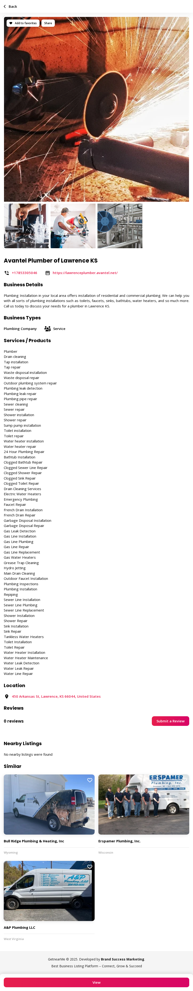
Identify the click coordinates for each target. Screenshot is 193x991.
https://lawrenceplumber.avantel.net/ (85, 272)
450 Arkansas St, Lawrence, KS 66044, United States (56, 696)
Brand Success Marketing (122, 959)
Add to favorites (25, 23)
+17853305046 (24, 272)
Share (48, 23)
